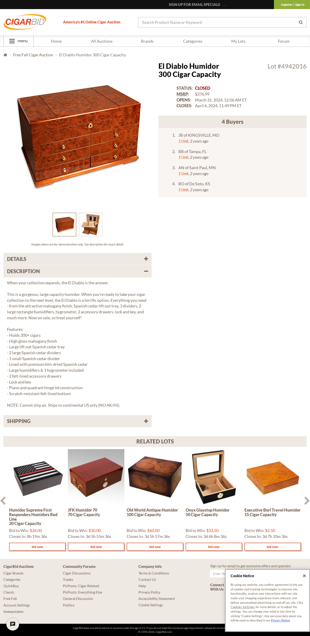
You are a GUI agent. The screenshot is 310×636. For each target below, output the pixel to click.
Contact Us (147, 579)
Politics (68, 605)
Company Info (150, 566)
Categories (192, 41)
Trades (68, 579)
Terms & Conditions (153, 573)
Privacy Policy (149, 592)
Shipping (19, 421)
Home (56, 41)
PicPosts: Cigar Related (81, 586)
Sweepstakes (13, 611)
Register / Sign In (292, 4)
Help (142, 586)
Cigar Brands (13, 573)
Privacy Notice (280, 620)
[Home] (25, 22)
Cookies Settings (243, 607)
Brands (147, 41)
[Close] (304, 576)
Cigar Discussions (77, 573)
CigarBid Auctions (18, 566)
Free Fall (10, 598)
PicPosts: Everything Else (82, 592)
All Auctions (102, 41)
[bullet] (64, 225)
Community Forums (79, 566)
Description (23, 271)
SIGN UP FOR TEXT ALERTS (248, 4)
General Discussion (78, 598)
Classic (8, 592)
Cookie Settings (150, 605)
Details (16, 259)
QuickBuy (11, 586)
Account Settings (16, 605)
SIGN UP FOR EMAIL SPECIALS (194, 4)
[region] (267, 600)
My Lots (238, 41)
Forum (284, 41)
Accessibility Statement (156, 598)
